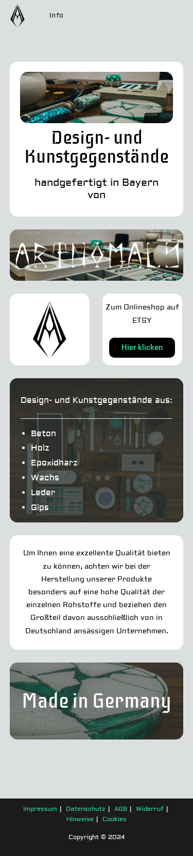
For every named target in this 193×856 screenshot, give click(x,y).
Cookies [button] (114, 819)
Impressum (40, 809)
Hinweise (80, 819)
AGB (120, 809)
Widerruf (150, 809)
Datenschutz (86, 809)
